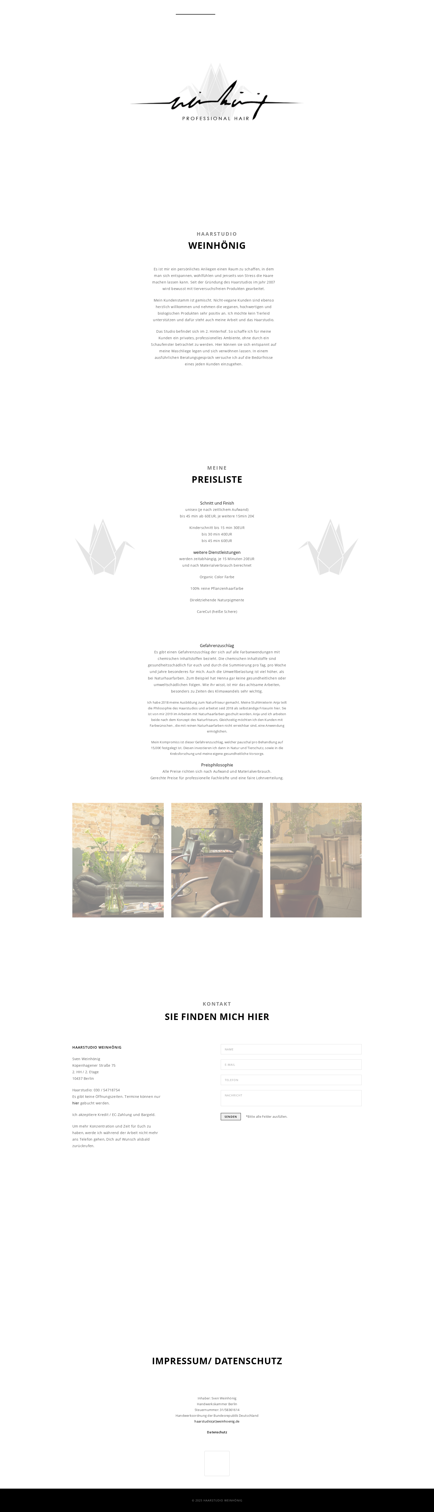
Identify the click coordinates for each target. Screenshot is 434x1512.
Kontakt (303, 10)
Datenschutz (217, 1432)
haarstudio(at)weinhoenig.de (216, 1421)
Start (161, 10)
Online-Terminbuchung (266, 10)
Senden (231, 1116)
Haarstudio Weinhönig (195, 10)
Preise (230, 10)
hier (75, 1103)
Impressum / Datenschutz (342, 10)
